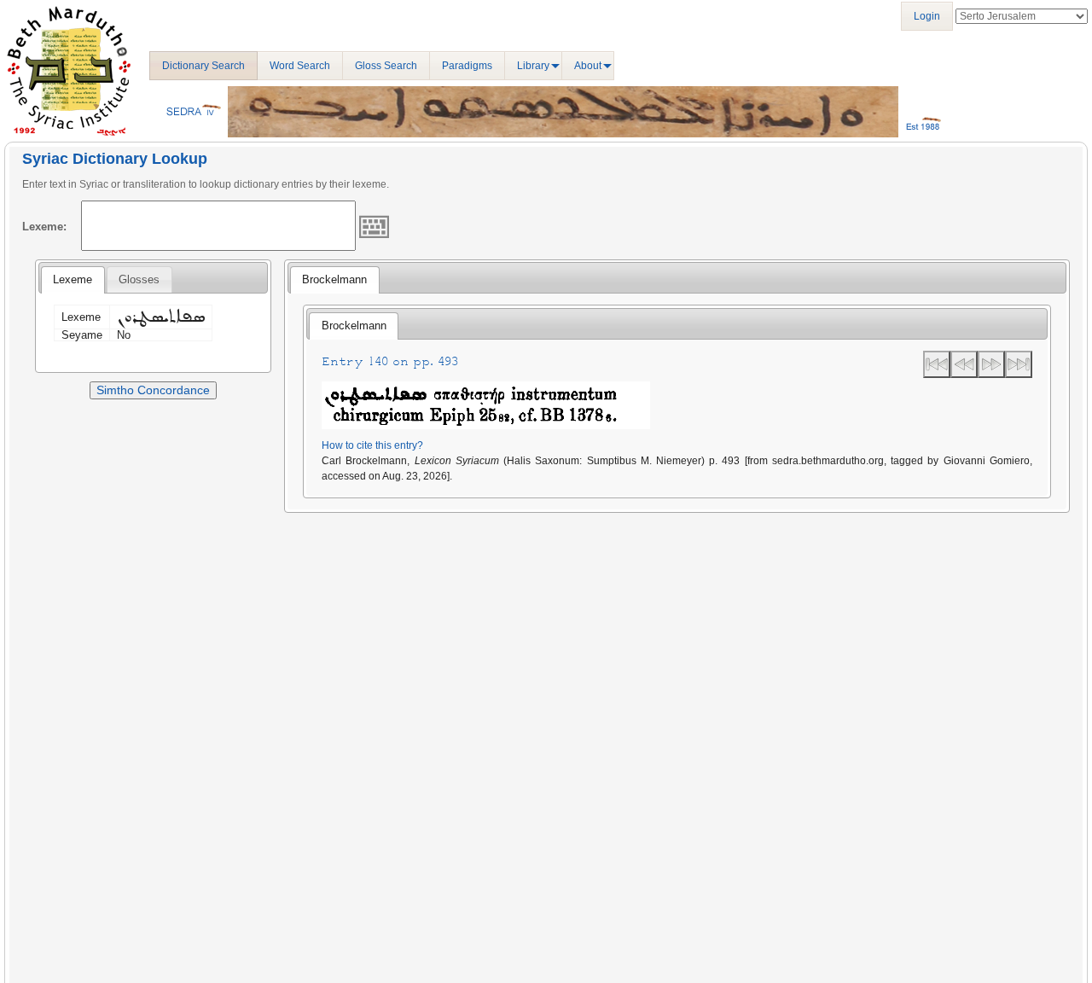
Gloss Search (386, 66)
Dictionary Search (203, 66)
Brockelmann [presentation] (334, 279)
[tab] (72, 280)
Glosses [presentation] (139, 279)
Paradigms (467, 66)
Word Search (300, 66)
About (587, 66)
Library (533, 66)
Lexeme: (44, 226)
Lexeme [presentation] (72, 279)
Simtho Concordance (153, 390)
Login (927, 16)
